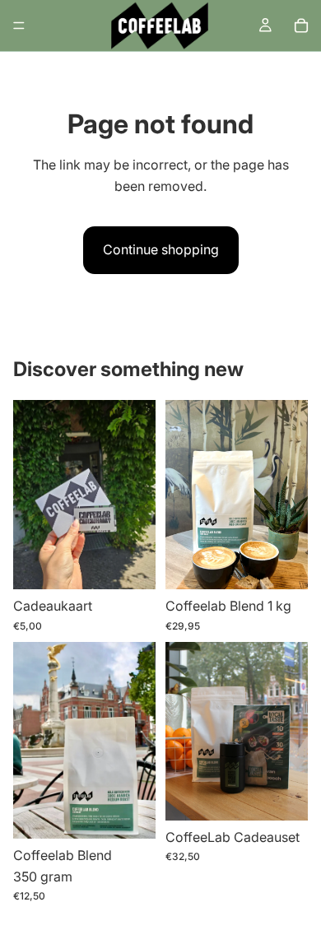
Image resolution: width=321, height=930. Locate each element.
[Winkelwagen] (301, 25)
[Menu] (19, 25)
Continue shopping (161, 249)
